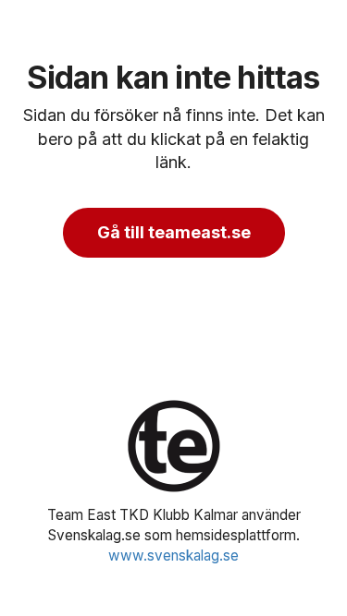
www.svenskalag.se (173, 555)
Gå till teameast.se (174, 232)
